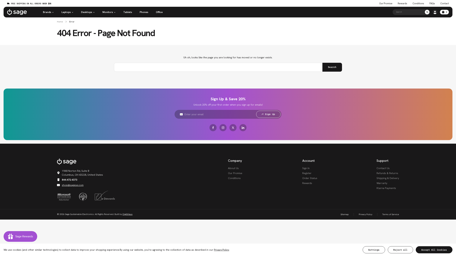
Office (159, 12)
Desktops (86, 12)
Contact (444, 3)
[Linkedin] (243, 127)
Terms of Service (390, 214)
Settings (374, 250)
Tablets (127, 12)
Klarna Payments (386, 188)
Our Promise (385, 3)
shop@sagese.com (73, 185)
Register (307, 173)
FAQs (432, 3)
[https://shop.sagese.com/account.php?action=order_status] (435, 12)
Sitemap (345, 214)
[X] (233, 127)
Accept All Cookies (434, 250)
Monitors (107, 12)
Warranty (382, 183)
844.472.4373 (69, 179)
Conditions (418, 3)
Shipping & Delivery (388, 178)
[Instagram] (223, 127)
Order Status (309, 178)
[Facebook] (213, 127)
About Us (233, 168)
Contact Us (383, 168)
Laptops (66, 12)
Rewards (402, 3)
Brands (47, 12)
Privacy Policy (365, 214)
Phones (144, 12)
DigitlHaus (128, 214)
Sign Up (270, 114)
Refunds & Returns (387, 173)
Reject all (400, 250)
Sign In (306, 168)
